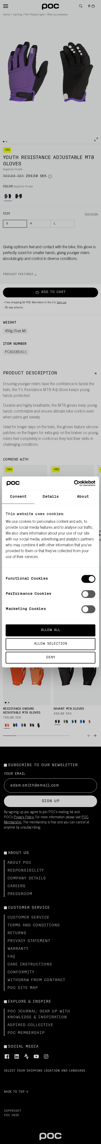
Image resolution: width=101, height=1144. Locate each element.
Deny (50, 657)
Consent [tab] (18, 497)
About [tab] (83, 497)
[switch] (88, 594)
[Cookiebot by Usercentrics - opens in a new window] (73, 483)
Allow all (50, 630)
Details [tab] (50, 497)
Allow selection (50, 644)
